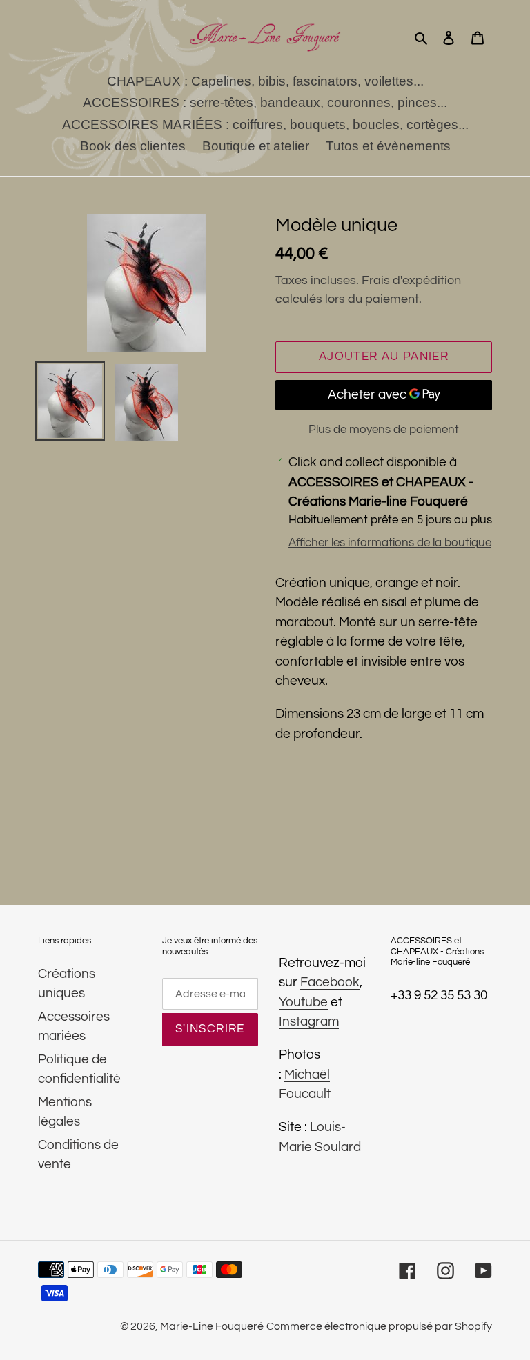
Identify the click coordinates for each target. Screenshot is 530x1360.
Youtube (303, 1002)
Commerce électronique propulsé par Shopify (379, 1326)
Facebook (330, 982)
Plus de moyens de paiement (383, 429)
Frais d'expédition (411, 280)
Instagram (309, 1021)
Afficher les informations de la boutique (389, 543)
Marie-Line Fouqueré (212, 1326)
